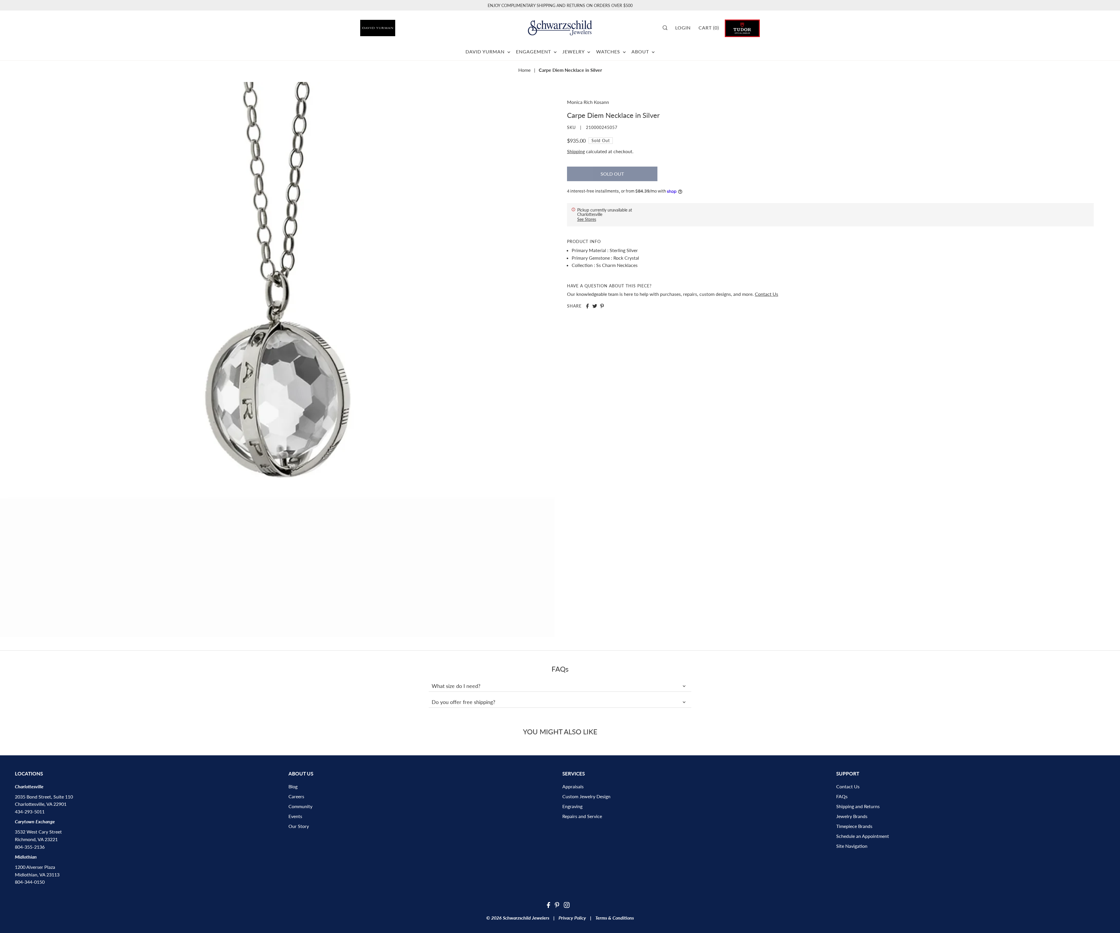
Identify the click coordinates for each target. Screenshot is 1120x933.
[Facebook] (548, 904)
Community (300, 806)
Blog (293, 786)
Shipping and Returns (858, 806)
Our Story (298, 826)
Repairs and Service (582, 816)
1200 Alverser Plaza (35, 867)
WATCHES (609, 51)
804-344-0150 (30, 882)
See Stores (586, 219)
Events (295, 816)
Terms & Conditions (614, 917)
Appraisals (573, 786)
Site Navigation (851, 846)
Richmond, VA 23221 (36, 839)
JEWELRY (574, 51)
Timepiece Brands (854, 826)
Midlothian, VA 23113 (37, 874)
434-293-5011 (30, 811)
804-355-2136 (30, 847)
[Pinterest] (557, 904)
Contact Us (766, 294)
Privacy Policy (572, 917)
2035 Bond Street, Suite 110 (44, 796)
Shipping (576, 151)
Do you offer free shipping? (463, 702)
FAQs (842, 796)
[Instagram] (567, 904)
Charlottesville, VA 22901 (40, 804)
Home (524, 70)
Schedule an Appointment (862, 836)
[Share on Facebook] (587, 306)
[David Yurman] (391, 25)
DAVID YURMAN (486, 51)
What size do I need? (456, 686)
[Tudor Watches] (742, 27)
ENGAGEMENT (534, 51)
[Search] (667, 27)
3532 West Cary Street (38, 831)
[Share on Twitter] (594, 306)
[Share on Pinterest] (602, 306)
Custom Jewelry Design (586, 796)
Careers (296, 796)
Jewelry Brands (851, 816)
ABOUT (640, 51)
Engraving (572, 806)
